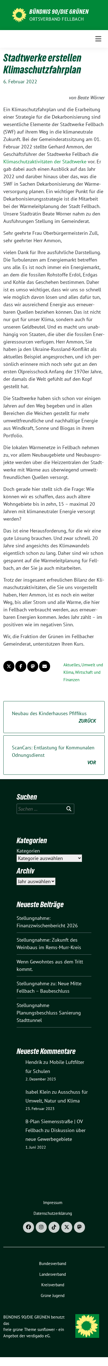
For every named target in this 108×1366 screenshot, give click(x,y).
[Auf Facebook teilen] (20, 666)
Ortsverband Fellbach (56, 19)
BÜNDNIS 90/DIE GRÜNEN (59, 11)
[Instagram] (41, 1227)
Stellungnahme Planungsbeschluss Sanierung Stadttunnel (49, 1012)
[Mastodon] (79, 1227)
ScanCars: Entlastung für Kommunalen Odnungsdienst (54, 755)
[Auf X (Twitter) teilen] (8, 666)
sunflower (46, 1329)
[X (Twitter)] (66, 1227)
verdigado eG (38, 1335)
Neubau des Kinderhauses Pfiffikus (54, 717)
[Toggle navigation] (98, 39)
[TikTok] (54, 1227)
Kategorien (28, 851)
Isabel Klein (38, 1092)
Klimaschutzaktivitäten (28, 161)
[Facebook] (28, 1227)
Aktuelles (71, 664)
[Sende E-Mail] (44, 666)
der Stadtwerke (70, 161)
